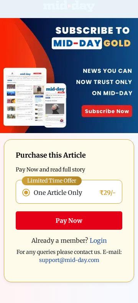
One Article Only (58, 192)
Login (98, 240)
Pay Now (69, 220)
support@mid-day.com (69, 260)
